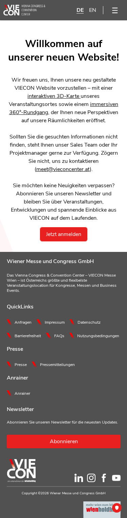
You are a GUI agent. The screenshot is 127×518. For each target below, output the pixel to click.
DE (80, 10)
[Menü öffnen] (115, 10)
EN (92, 10)
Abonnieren (64, 441)
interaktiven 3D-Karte (54, 96)
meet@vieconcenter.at (63, 169)
